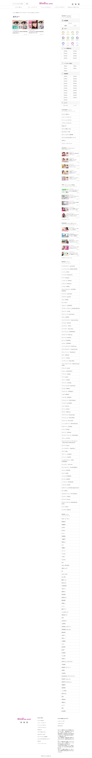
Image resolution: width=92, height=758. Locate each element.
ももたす (78, 168)
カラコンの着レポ (65, 114)
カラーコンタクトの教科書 (67, 134)
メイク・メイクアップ (32, 7)
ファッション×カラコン (46, 7)
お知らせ (63, 140)
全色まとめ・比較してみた (73, 7)
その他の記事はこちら (65, 219)
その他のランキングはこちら (66, 257)
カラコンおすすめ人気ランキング (69, 137)
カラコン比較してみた (66, 128)
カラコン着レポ (18, 7)
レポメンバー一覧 (61, 721)
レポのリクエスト (61, 723)
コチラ (64, 736)
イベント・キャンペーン (67, 143)
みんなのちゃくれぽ (66, 131)
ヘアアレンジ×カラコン (60, 7)
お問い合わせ (60, 725)
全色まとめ (64, 125)
